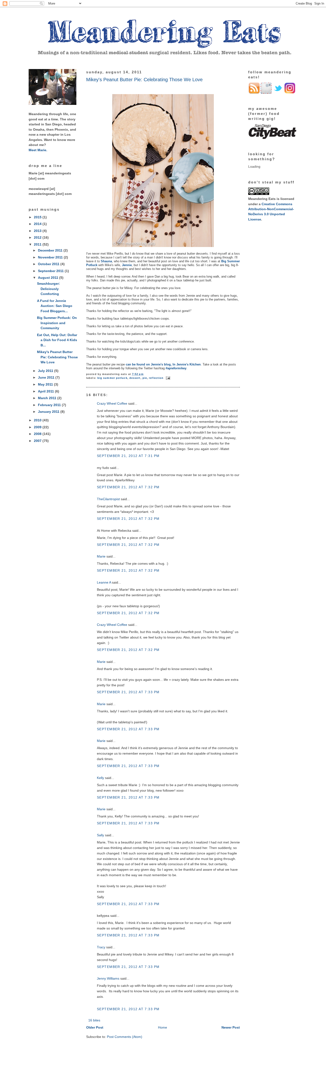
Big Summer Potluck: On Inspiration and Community (57, 323)
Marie (101, 556)
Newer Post (230, 1027)
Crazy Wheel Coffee (112, 403)
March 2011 (47, 398)
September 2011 (51, 271)
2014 (38, 224)
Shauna (106, 261)
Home (162, 1027)
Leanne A (104, 582)
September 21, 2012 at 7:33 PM (128, 692)
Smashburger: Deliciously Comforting (48, 289)
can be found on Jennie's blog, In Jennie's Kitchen (163, 364)
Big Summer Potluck (112, 377)
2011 (38, 244)
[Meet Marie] (52, 104)
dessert (135, 377)
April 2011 (46, 391)
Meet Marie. (38, 150)
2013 (38, 231)
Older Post (94, 1027)
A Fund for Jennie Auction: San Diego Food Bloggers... (54, 306)
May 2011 (46, 384)
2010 (38, 420)
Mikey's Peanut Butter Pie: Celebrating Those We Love (57, 357)
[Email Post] (167, 377)
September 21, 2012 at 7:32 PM (128, 487)
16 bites (94, 1020)
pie (144, 377)
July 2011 (46, 371)
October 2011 (49, 264)
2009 (38, 427)
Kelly (100, 778)
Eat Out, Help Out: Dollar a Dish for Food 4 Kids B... (57, 340)
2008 (38, 434)
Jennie (127, 265)
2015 (38, 217)
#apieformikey (176, 368)
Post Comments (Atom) (124, 1037)
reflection (156, 377)
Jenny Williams (108, 978)
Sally (100, 835)
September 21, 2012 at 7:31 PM (128, 456)
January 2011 (49, 411)
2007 (38, 441)
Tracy (101, 947)
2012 (38, 237)
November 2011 (51, 257)
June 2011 (46, 377)
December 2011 (50, 250)
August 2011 (48, 277)
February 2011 (50, 405)
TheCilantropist (108, 499)
